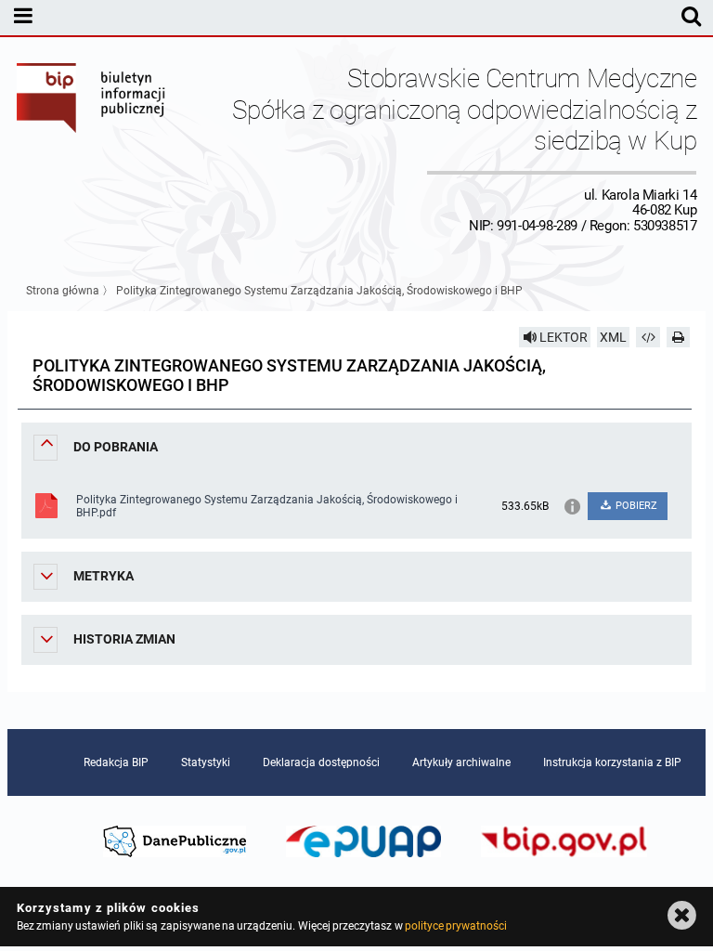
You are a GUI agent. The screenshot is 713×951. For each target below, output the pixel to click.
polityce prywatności (456, 925)
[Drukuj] (679, 337)
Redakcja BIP (116, 762)
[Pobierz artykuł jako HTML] (648, 337)
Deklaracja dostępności (321, 762)
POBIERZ (635, 506)
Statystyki (205, 762)
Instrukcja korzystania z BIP (612, 762)
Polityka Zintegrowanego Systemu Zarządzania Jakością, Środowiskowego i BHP (319, 290)
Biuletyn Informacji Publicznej (92, 148)
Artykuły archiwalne (461, 762)
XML (613, 337)
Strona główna (62, 290)
